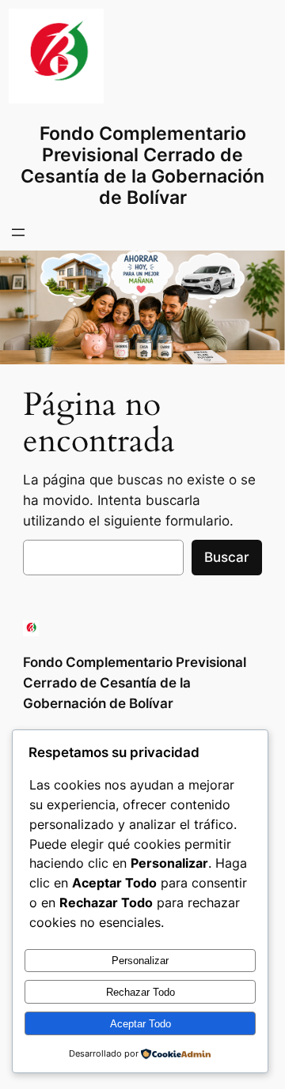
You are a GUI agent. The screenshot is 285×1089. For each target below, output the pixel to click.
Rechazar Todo (140, 992)
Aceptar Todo (140, 1024)
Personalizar (140, 961)
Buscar (226, 557)
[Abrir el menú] (18, 232)
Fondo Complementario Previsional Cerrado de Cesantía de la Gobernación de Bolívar (142, 165)
